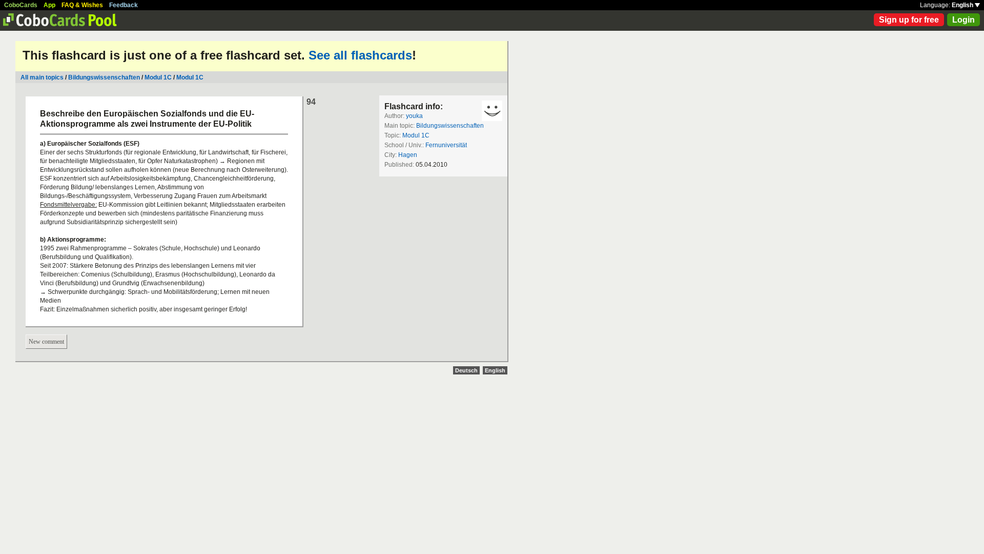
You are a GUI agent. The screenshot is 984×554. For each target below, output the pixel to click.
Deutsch (466, 370)
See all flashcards (360, 55)
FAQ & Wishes (82, 5)
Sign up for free (909, 19)
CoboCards (20, 5)
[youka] (492, 111)
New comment (46, 341)
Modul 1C (158, 77)
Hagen (407, 155)
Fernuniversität (446, 145)
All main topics (42, 77)
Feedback (123, 5)
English (963, 5)
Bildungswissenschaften (104, 77)
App (49, 5)
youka (414, 116)
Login (963, 19)
